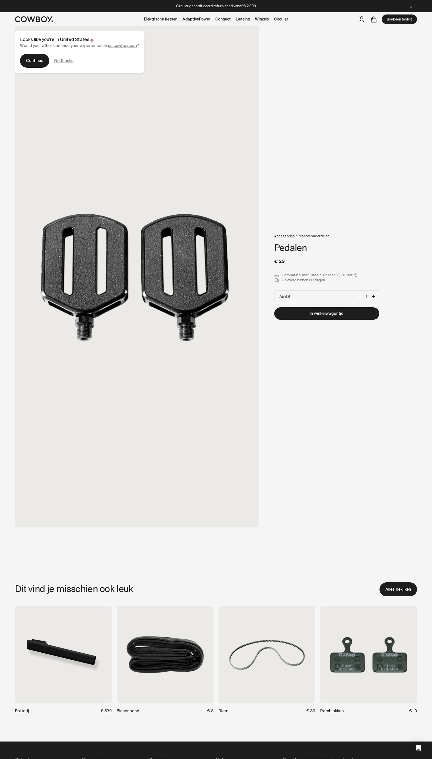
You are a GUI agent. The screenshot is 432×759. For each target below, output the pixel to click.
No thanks (64, 60)
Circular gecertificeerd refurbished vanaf (216, 6)
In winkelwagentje (327, 313)
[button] (418, 748)
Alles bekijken (398, 589)
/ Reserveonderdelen (302, 236)
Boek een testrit (399, 19)
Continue (34, 60)
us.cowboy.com (122, 45)
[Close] (411, 6)
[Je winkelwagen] (374, 19)
